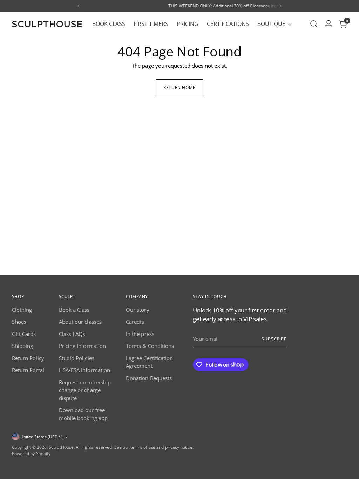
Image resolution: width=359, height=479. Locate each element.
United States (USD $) (41, 436)
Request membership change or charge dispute (85, 390)
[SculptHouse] (47, 24)
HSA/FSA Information (84, 369)
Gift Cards (24, 333)
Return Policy (28, 358)
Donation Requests (149, 378)
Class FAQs (72, 333)
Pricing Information (82, 345)
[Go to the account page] (328, 24)
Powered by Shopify (31, 453)
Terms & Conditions (150, 345)
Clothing (22, 309)
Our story (137, 309)
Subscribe (274, 339)
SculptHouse (61, 447)
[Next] (280, 6)
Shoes (19, 321)
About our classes (80, 321)
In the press (140, 333)
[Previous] (78, 6)
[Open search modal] (314, 24)
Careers (135, 321)
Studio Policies (76, 358)
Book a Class (74, 309)
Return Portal (28, 369)
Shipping (22, 345)
